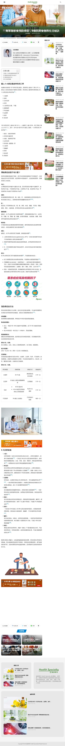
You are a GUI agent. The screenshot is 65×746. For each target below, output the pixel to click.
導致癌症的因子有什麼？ (10, 75)
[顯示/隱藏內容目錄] (17, 71)
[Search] (60, 2)
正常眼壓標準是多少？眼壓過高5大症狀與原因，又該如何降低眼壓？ (59, 181)
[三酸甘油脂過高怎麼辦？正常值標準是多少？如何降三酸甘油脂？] (49, 163)
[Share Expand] (38, 42)
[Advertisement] (21, 603)
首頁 (5, 38)
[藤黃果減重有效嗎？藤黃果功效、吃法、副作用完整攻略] (49, 102)
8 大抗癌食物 (7, 79)
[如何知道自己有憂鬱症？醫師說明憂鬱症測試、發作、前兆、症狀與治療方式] (49, 120)
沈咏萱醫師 (27, 33)
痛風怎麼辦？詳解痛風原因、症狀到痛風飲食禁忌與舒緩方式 (11, 640)
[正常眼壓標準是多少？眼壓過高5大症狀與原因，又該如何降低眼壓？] (49, 177)
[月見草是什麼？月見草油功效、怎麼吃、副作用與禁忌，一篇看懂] (49, 45)
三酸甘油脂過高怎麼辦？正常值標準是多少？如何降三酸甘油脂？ (59, 166)
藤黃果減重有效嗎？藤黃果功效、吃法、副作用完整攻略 (59, 105)
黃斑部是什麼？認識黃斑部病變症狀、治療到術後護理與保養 (59, 138)
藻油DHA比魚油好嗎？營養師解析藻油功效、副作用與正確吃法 (59, 63)
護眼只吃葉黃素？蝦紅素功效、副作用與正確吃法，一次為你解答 (59, 91)
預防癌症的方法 (8, 77)
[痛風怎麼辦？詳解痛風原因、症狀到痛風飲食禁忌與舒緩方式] (49, 74)
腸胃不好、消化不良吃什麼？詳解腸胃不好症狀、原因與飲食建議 (11, 650)
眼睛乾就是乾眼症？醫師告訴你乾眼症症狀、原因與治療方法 (59, 152)
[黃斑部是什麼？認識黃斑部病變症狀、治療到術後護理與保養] (49, 136)
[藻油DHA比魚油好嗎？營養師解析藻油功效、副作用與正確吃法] (49, 61)
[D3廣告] (21, 441)
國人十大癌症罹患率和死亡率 (11, 73)
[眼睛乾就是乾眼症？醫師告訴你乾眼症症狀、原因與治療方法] (49, 149)
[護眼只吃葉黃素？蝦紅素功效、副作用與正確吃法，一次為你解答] (49, 88)
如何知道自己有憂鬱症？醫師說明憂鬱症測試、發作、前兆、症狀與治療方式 (59, 124)
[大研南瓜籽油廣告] (21, 163)
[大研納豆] (21, 580)
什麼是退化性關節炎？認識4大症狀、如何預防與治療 (31, 640)
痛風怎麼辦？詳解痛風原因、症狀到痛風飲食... (21, 682)
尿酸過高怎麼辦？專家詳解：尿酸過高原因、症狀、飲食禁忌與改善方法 (31, 650)
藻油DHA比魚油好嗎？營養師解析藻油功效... (21, 676)
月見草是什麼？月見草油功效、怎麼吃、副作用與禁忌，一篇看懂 (59, 49)
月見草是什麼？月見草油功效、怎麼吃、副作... (21, 669)
